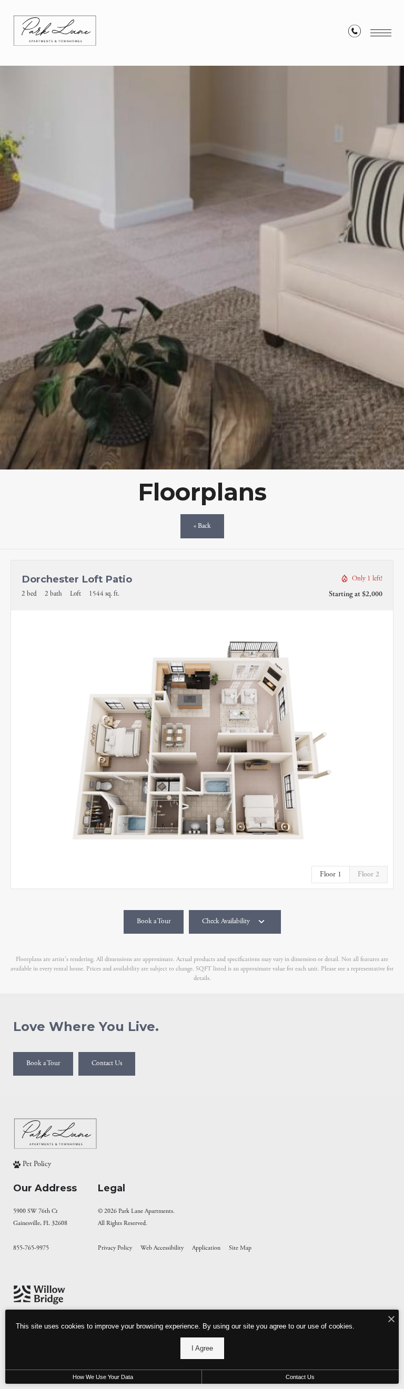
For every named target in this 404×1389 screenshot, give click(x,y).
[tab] (368, 874)
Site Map (240, 1248)
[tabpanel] (202, 740)
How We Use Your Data (103, 1377)
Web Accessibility (162, 1248)
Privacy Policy (115, 1248)
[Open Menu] (380, 32)
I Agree (202, 1348)
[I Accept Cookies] (391, 1320)
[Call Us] (354, 33)
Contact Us (300, 1377)
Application (206, 1248)
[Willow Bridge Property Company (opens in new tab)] (39, 1294)
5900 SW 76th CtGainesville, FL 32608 (40, 1217)
